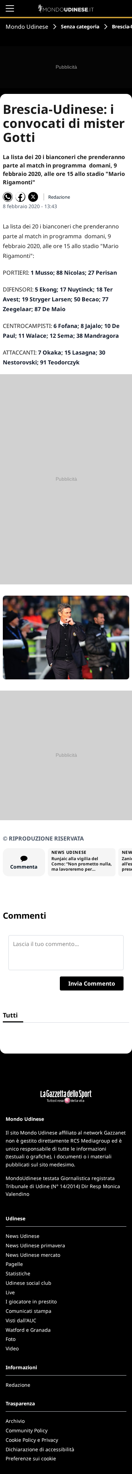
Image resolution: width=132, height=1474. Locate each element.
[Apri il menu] (10, 8)
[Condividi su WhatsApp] (8, 197)
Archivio (15, 1421)
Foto (10, 1339)
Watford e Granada (28, 1329)
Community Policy (27, 1430)
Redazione (18, 1385)
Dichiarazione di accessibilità (40, 1449)
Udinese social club (28, 1283)
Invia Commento (91, 983)
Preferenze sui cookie (31, 1458)
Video (12, 1348)
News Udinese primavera (35, 1245)
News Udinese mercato (33, 1255)
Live (10, 1292)
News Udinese (22, 1236)
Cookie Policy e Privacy (32, 1440)
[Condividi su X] (33, 197)
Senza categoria (80, 26)
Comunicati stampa (28, 1311)
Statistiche (18, 1273)
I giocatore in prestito (31, 1301)
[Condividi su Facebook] (20, 197)
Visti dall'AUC (21, 1320)
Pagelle (14, 1264)
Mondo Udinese (27, 26)
